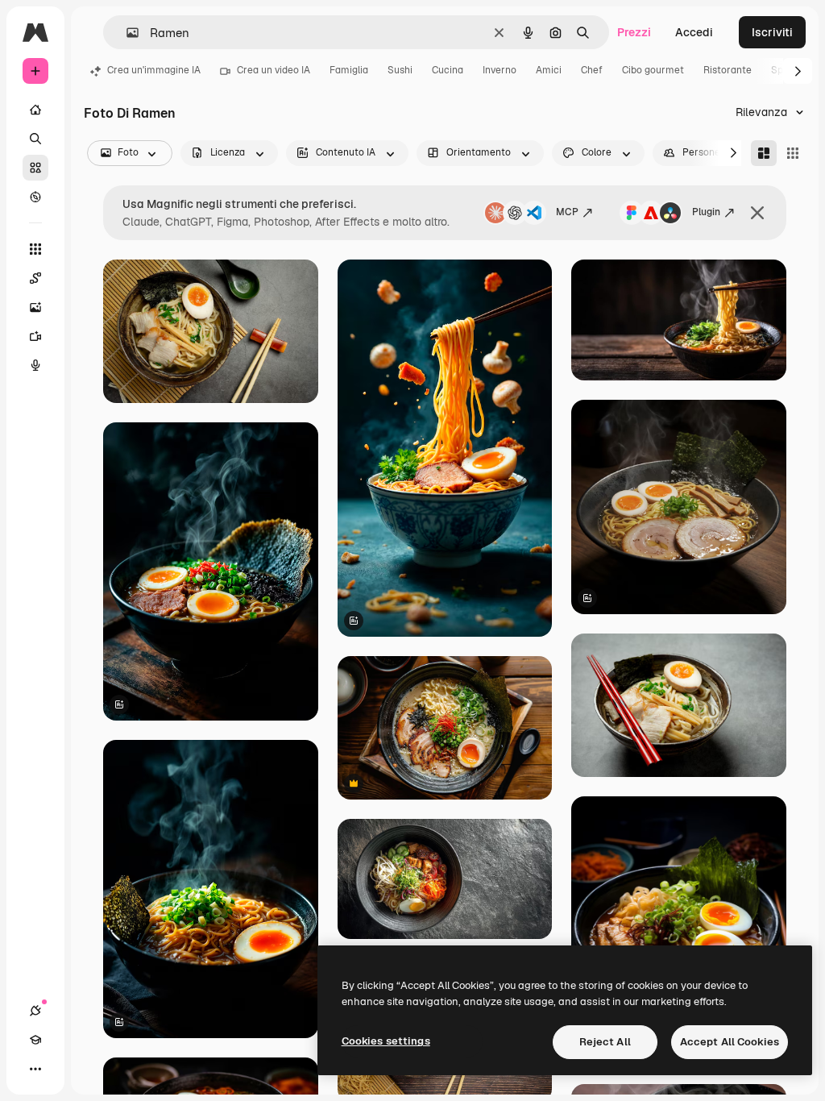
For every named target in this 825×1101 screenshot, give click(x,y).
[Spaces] (35, 278)
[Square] (793, 153)
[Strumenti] (35, 249)
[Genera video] (35, 336)
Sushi (400, 70)
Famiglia (349, 70)
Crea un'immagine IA (154, 70)
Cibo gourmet (653, 70)
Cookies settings (386, 1041)
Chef (592, 70)
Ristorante (727, 70)
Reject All (605, 1042)
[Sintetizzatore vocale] (35, 365)
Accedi (694, 32)
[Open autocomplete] (126, 33)
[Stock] (35, 168)
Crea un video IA (273, 70)
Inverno (499, 70)
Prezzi (634, 32)
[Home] (35, 110)
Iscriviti (772, 32)
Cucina (447, 70)
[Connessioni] (35, 1011)
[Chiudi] (757, 212)
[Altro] (35, 1069)
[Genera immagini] (35, 307)
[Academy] (35, 1040)
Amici (549, 70)
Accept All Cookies (729, 1042)
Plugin (706, 212)
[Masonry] (764, 153)
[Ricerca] (35, 139)
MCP (567, 212)
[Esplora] (35, 197)
